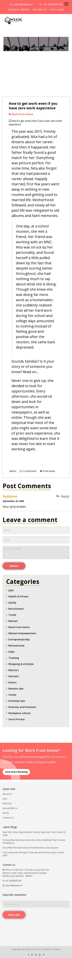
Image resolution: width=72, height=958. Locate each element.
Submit (14, 566)
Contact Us (8, 817)
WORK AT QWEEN (18, 9)
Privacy (56, 949)
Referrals (7, 803)
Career (12, 694)
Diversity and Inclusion (22, 707)
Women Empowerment (22, 633)
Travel (12, 614)
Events (12, 682)
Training (13, 657)
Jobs (11, 590)
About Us (7, 794)
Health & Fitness (18, 596)
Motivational (16, 645)
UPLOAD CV (39, 9)
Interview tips (16, 700)
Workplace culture (19, 713)
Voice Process (16, 719)
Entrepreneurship (19, 639)
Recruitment (16, 608)
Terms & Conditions (41, 949)
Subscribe (14, 914)
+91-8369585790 (52, 4)
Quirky (12, 602)
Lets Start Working (16, 771)
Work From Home (19, 627)
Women (13, 621)
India (11, 651)
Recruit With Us (10, 808)
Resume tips (15, 688)
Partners (13, 676)
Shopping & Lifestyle (21, 664)
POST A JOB (57, 9)
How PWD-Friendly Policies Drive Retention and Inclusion (30, 847)
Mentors (13, 670)
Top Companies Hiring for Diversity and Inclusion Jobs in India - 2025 (34, 854)
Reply (65, 496)
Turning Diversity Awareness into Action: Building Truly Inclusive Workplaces (34, 841)
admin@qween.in (22, 4)
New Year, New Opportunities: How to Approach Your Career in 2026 (34, 834)
